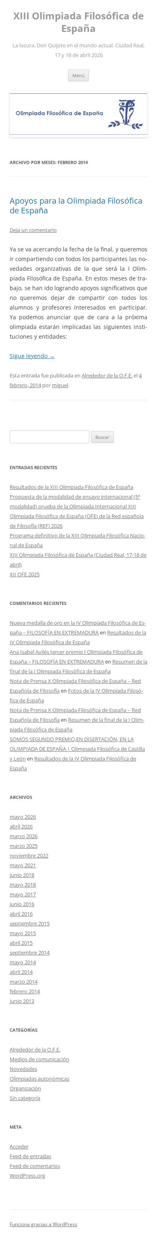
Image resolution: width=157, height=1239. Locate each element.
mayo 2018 (23, 884)
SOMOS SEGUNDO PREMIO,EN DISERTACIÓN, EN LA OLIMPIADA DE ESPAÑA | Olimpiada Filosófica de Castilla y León (77, 748)
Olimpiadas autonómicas (39, 1078)
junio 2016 (22, 904)
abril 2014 (21, 972)
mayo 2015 (23, 933)
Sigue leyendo (32, 356)
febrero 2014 (25, 991)
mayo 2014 (23, 962)
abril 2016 (21, 913)
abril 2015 (21, 942)
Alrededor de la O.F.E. (107, 375)
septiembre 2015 (30, 923)
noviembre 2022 (29, 855)
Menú (78, 75)
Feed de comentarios (35, 1165)
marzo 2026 (23, 836)
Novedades (23, 1069)
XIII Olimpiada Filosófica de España (78, 22)
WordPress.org (27, 1175)
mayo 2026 (23, 816)
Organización (25, 1088)
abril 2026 (21, 826)
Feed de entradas (30, 1156)
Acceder (19, 1146)
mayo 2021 (23, 865)
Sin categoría (25, 1098)
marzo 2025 (23, 845)
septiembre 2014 (30, 952)
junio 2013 (22, 1001)
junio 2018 (22, 875)
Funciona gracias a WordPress (43, 1224)
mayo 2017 (23, 894)
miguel (60, 385)
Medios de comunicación (39, 1059)
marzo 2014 (23, 981)
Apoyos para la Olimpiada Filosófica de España (76, 205)
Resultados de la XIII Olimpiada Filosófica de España (71, 487)
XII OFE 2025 (24, 574)
